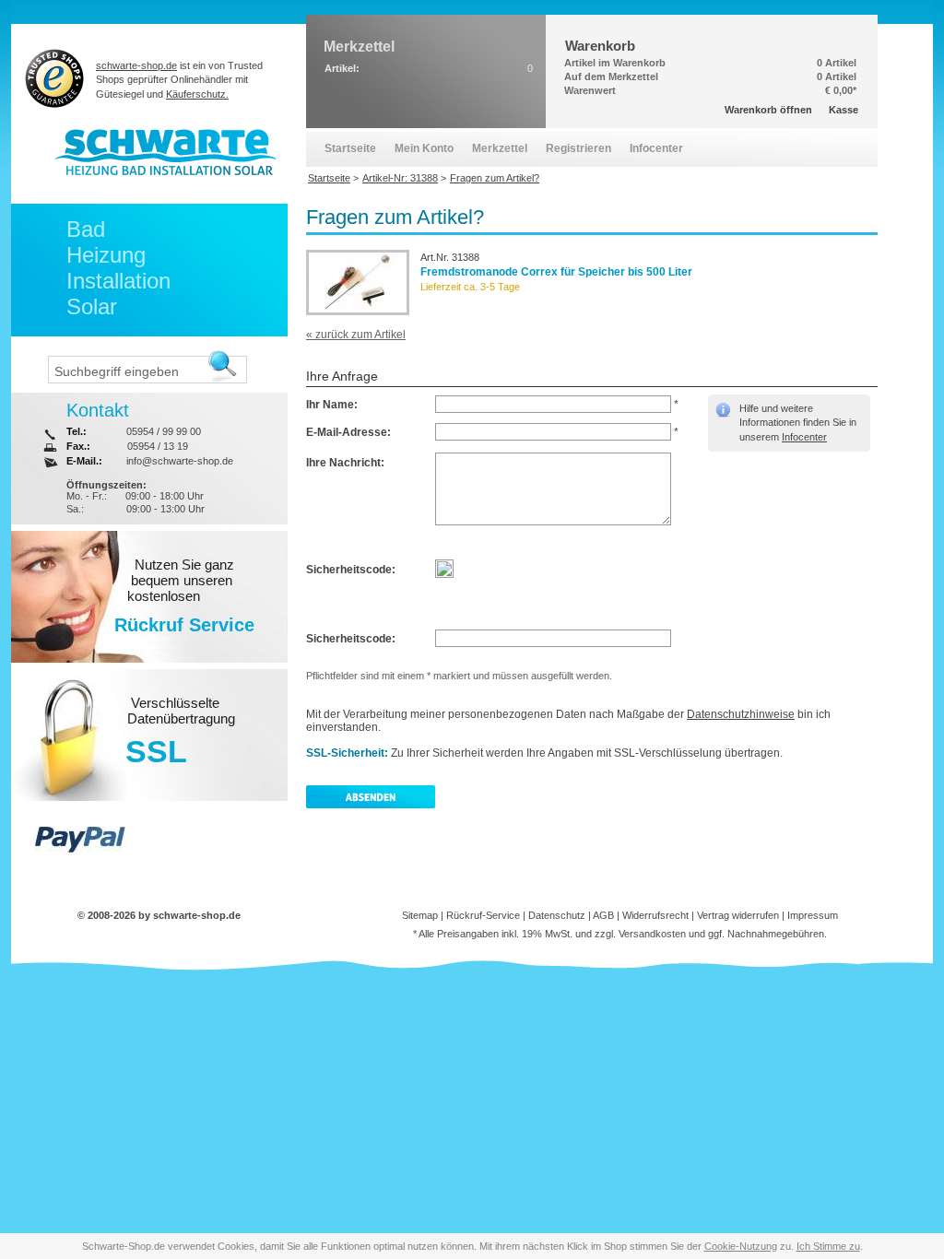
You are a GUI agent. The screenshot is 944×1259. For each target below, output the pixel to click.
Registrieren (578, 148)
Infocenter (804, 436)
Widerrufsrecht (655, 915)
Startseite (350, 148)
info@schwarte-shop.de (179, 460)
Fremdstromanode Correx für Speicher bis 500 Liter (556, 271)
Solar (91, 306)
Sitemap (420, 915)
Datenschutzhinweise (741, 714)
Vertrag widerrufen (738, 915)
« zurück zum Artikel (356, 334)
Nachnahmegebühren (775, 933)
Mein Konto (424, 148)
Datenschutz (556, 915)
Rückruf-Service (483, 915)
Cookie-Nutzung (740, 1246)
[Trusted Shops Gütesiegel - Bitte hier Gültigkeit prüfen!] (55, 78)
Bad (85, 229)
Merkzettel (499, 148)
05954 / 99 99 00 (163, 431)
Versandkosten (652, 933)
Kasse (843, 109)
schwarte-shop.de (136, 65)
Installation (118, 280)
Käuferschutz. (197, 94)
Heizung (106, 254)
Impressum (812, 915)
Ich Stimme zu (828, 1246)
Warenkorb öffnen (768, 109)
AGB (603, 915)
